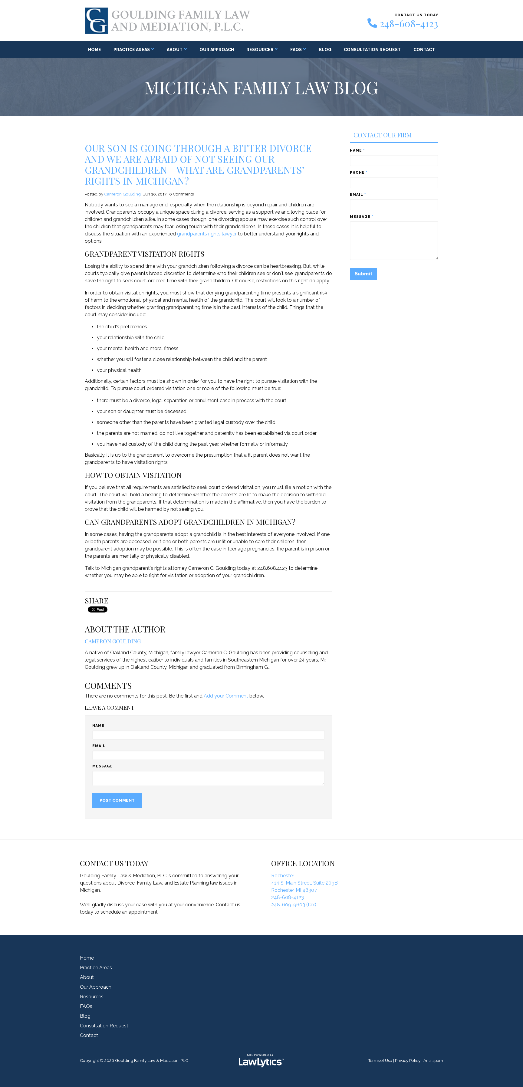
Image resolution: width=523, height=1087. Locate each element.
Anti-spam (433, 1060)
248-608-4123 (409, 23)
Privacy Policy (407, 1060)
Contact (424, 49)
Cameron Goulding (122, 194)
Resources (259, 49)
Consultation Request (372, 49)
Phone (358, 172)
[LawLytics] (261, 1061)
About (175, 49)
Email (99, 746)
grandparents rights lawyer (207, 234)
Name (98, 726)
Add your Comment (226, 696)
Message (102, 766)
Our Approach (216, 49)
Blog (325, 49)
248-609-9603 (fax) (293, 905)
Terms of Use (380, 1060)
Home (94, 49)
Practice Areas (131, 49)
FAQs (296, 49)
